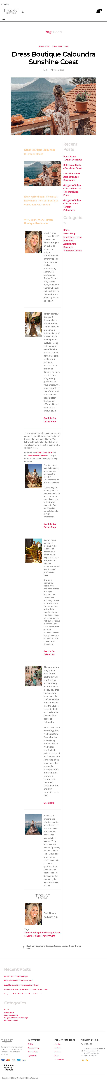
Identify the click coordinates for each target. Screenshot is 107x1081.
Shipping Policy (33, 1048)
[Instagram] (82, 1060)
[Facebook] (86, 1060)
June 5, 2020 (59, 70)
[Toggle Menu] (4, 19)
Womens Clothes (72, 250)
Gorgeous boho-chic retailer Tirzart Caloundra (23, 994)
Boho (42, 932)
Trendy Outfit (48, 936)
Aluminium (29, 932)
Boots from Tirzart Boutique (16, 976)
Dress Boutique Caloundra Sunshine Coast (53, 58)
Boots (66, 230)
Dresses (57, 946)
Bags (37, 932)
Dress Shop (44, 46)
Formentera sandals (37, 455)
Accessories (59, 1060)
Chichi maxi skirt (44, 453)
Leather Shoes (34, 936)
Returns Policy (33, 1052)
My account (32, 1056)
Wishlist (30, 1044)
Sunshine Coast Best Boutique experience (71, 177)
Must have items (60, 46)
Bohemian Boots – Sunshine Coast (18, 981)
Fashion (57, 1048)
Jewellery (58, 1044)
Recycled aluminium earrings (69, 244)
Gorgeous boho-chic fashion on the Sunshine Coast (26, 989)
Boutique (49, 932)
